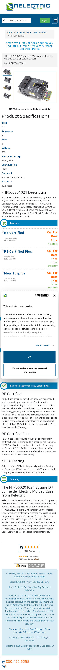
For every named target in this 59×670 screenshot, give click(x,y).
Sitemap (13, 629)
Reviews (23, 629)
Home (10, 32)
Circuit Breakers (23, 32)
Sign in (45, 20)
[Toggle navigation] (54, 20)
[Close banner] (54, 295)
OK (29, 356)
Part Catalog (36, 629)
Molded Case (40, 32)
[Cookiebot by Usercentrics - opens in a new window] (36, 296)
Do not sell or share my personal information (29, 370)
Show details (43, 345)
